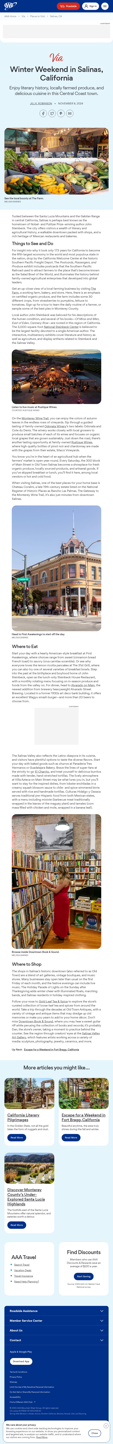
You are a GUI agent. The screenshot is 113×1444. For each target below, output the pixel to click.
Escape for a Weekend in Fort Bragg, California (51, 1049)
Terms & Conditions (18, 1372)
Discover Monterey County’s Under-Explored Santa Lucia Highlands (26, 1196)
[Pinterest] (61, 113)
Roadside (71, 6)
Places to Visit (37, 16)
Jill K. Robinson (41, 103)
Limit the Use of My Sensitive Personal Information (32, 1387)
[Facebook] (43, 113)
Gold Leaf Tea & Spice (53, 1001)
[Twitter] (52, 113)
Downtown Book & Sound (36, 1021)
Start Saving (83, 1276)
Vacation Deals (22, 1270)
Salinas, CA (56, 16)
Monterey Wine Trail (35, 418)
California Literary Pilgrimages (23, 1117)
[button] (56, 1312)
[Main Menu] (105, 6)
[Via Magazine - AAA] (56, 57)
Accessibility (15, 1397)
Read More (17, 1137)
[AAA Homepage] (10, 6)
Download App (21, 1361)
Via (23, 16)
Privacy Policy (16, 1377)
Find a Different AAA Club (23, 1402)
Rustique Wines (81, 442)
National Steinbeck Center (61, 327)
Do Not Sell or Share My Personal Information (30, 1392)
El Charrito (42, 771)
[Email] (69, 113)
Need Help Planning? (26, 1281)
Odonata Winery (55, 426)
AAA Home (10, 16)
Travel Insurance (23, 1276)
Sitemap (13, 1382)
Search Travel (21, 1264)
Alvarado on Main (83, 685)
